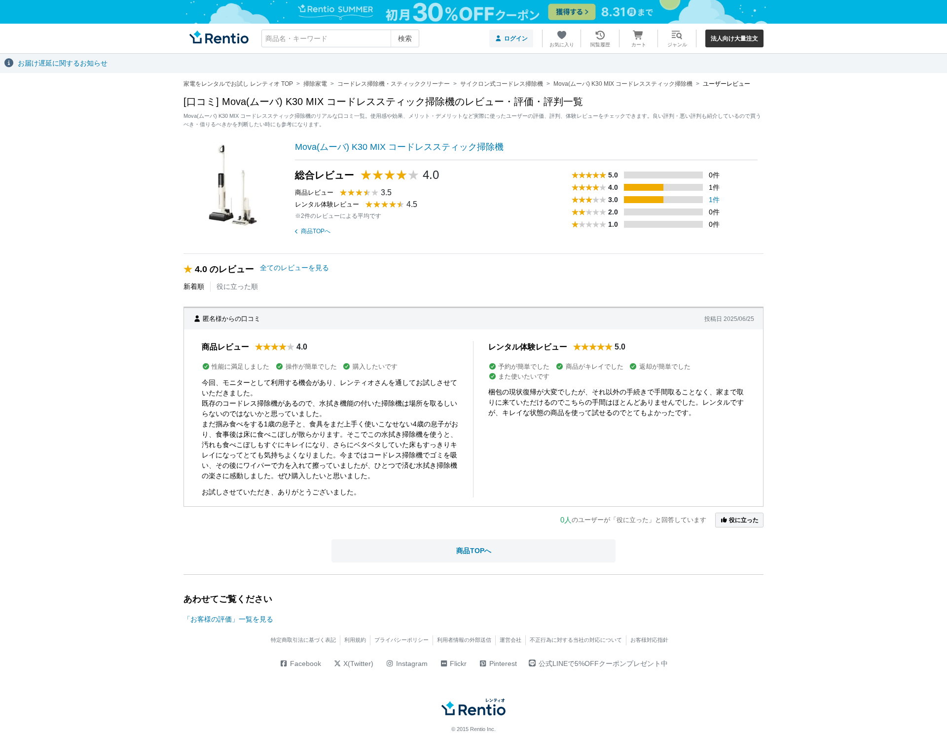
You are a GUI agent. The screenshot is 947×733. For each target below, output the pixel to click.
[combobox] (340, 38)
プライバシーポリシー (401, 640)
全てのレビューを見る (294, 268)
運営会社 (510, 640)
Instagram (411, 663)
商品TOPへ (315, 231)
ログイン (516, 38)
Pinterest (502, 663)
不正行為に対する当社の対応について (576, 640)
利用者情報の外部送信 (464, 640)
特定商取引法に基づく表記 (303, 640)
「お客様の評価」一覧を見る (228, 619)
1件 (714, 200)
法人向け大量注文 (734, 38)
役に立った (743, 520)
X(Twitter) (357, 663)
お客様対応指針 (649, 640)
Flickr (457, 663)
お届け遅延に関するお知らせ (63, 63)
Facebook (304, 663)
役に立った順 (237, 286)
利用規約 (355, 640)
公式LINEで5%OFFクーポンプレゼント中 (603, 663)
